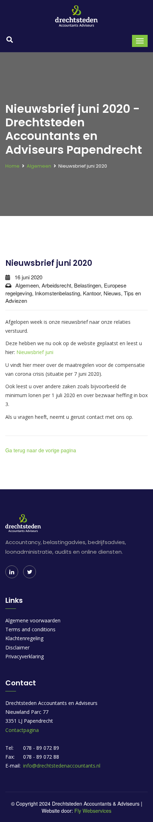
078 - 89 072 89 (41, 747)
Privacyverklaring (24, 656)
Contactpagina (22, 730)
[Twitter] (29, 571)
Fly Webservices (92, 810)
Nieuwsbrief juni (34, 352)
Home (12, 166)
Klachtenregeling (24, 638)
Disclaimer (17, 647)
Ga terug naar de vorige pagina (40, 450)
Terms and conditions (30, 629)
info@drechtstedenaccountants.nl (61, 765)
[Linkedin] (11, 571)
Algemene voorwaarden (32, 620)
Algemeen (39, 166)
